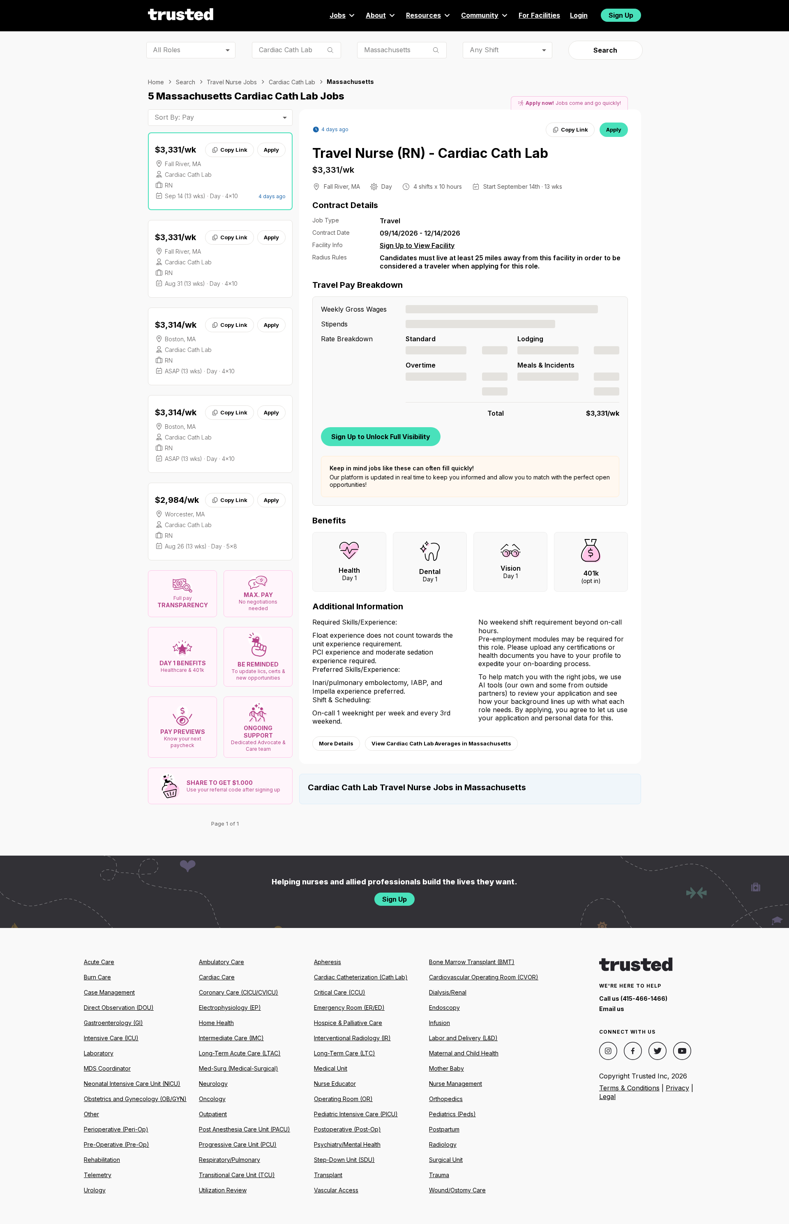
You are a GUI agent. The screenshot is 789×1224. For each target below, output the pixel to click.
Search (605, 50)
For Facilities (539, 15)
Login (579, 15)
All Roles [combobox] (166, 50)
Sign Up (621, 15)
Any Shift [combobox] (484, 50)
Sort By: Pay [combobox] (174, 117)
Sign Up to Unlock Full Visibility (380, 437)
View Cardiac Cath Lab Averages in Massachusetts (441, 743)
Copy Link (233, 149)
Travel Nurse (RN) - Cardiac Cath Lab (430, 153)
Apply (271, 149)
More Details (336, 743)
